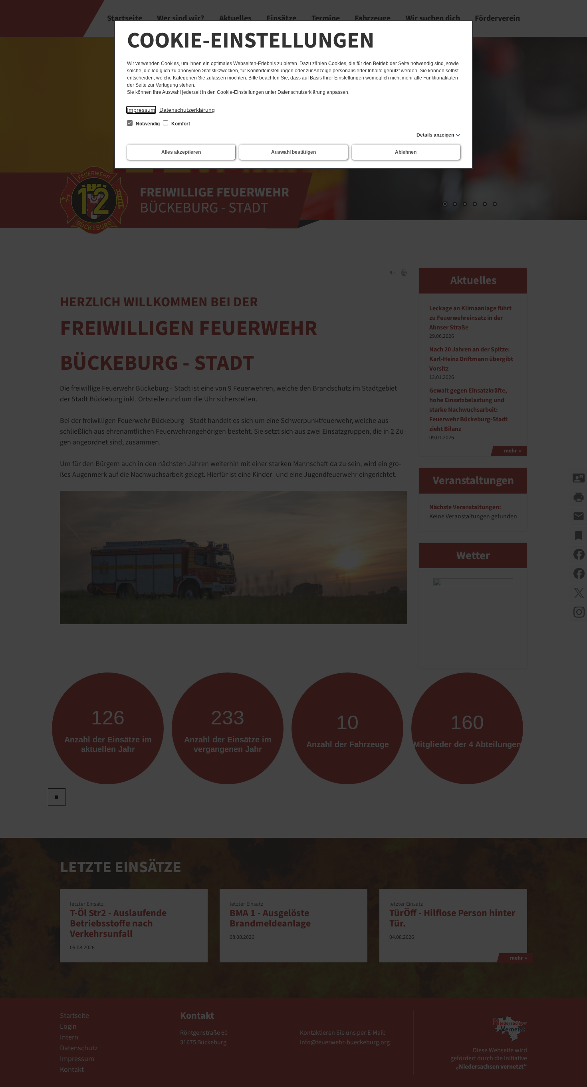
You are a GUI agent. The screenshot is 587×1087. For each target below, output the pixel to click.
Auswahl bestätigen (293, 152)
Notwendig (148, 124)
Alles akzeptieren (181, 152)
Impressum (141, 110)
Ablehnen (405, 152)
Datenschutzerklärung (187, 110)
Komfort (180, 124)
